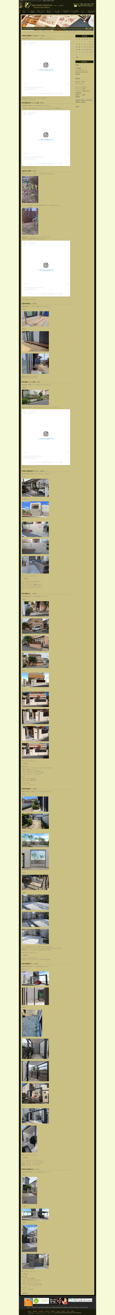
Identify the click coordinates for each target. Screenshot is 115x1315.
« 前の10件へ (25, 1293)
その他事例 (78, 68)
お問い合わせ (31, 1312)
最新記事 (77, 78)
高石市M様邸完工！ (27, 963)
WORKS (57, 11)
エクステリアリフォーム (81, 70)
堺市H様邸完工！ (26, 593)
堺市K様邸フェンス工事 (28, 382)
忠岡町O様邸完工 (26, 788)
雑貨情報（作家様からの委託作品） (84, 100)
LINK (82, 11)
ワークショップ (79, 83)
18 (79, 49)
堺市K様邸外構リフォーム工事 (30, 102)
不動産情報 (78, 93)
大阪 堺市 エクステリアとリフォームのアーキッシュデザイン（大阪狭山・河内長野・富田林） (37, 0)
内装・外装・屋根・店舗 (81, 72)
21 (87, 49)
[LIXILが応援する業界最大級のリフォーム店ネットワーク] (28, 1305)
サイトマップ (51, 1312)
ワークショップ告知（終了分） (83, 91)
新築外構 (77, 74)
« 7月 (77, 57)
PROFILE (32, 11)
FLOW (58, 1311)
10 (76, 47)
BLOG (24, 11)
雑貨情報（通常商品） (80, 102)
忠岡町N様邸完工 (26, 303)
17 (76, 49)
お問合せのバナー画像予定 (84, 5)
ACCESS (41, 11)
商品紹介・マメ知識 (80, 94)
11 (79, 47)
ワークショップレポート (81, 87)
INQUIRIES (91, 11)
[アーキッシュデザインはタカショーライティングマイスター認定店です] (58, 1304)
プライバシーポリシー (41, 1312)
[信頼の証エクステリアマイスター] (41, 1303)
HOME (72, 1311)
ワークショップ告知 (80, 89)
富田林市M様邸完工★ (28, 1169)
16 (92, 47)
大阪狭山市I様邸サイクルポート (31, 35)
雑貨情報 (77, 96)
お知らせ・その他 (79, 81)
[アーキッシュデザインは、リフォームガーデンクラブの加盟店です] (80, 1301)
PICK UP (49, 11)
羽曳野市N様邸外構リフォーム (30, 471)
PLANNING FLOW (66, 11)
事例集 (77, 65)
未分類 (77, 106)
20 (84, 49)
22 (89, 49)
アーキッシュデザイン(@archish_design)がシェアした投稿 (46, 93)
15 (89, 47)
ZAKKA (74, 11)
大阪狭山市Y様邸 (26, 171)
